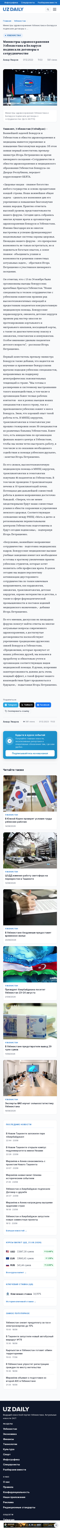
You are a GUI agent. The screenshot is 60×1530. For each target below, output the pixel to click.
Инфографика (11, 2)
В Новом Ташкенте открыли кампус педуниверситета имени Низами (26, 1149)
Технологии (10, 1444)
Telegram (12, 705)
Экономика (10, 1434)
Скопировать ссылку (18, 711)
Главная (7, 21)
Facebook (44, 705)
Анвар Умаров (10, 60)
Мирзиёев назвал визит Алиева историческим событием (23, 1177)
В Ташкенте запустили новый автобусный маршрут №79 (29, 1338)
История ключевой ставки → (21, 1301)
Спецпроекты (28, 2)
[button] (48, 9)
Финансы (8, 1439)
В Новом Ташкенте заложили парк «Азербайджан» (25, 1135)
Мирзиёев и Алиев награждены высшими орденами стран (29, 1204)
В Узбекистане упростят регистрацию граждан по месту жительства (27, 1366)
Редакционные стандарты (19, 1507)
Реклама (8, 1502)
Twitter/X (28, 705)
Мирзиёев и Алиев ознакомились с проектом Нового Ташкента (25, 1163)
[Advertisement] (30, 1525)
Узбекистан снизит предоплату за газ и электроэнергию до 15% (28, 1324)
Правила (8, 1487)
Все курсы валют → (16, 1272)
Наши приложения (14, 1497)
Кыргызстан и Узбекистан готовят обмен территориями (29, 1352)
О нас (6, 1481)
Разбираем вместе (47, 2)
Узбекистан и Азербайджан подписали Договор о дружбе (28, 1190)
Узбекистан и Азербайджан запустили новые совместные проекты (27, 1218)
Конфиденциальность (16, 1492)
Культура (8, 1449)
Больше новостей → (16, 1230)
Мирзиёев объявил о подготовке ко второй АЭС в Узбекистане (26, 1379)
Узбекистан (20, 21)
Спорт (7, 1454)
